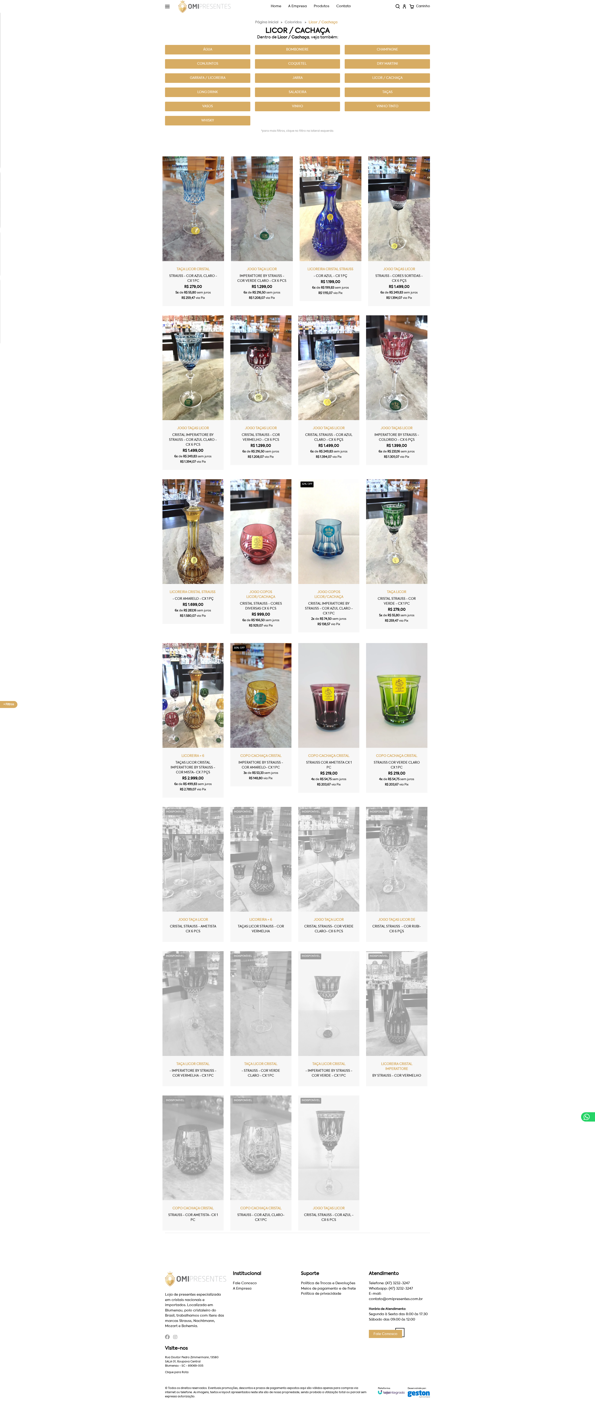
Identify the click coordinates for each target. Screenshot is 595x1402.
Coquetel (297, 63)
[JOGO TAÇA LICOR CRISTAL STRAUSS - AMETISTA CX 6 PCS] (193, 874)
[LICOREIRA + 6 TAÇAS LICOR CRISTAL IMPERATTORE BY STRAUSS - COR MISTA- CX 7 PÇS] (193, 720)
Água (207, 49)
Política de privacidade (321, 1293)
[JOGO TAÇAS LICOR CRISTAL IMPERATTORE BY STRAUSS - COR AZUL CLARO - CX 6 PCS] (193, 392)
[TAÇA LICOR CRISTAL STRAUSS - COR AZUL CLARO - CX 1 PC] (193, 231)
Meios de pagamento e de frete (328, 1288)
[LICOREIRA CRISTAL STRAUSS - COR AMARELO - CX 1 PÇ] (193, 551)
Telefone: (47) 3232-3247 (389, 1283)
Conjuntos (207, 63)
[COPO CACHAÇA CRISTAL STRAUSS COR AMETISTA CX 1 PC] (328, 718)
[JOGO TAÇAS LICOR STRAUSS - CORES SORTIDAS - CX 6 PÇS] (399, 231)
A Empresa (297, 6)
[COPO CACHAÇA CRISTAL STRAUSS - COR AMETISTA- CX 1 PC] (193, 1162)
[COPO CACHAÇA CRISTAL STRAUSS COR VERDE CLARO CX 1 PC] (396, 718)
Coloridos (293, 22)
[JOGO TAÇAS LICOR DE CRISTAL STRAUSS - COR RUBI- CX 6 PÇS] (396, 874)
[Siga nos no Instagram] (175, 1337)
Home (276, 6)
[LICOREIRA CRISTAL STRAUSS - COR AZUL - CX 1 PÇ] (330, 228)
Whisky (207, 120)
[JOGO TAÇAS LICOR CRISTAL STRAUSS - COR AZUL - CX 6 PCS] (328, 1162)
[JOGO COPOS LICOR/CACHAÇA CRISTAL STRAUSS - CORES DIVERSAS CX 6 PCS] (260, 556)
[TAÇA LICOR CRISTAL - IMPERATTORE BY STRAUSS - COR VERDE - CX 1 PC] (328, 1018)
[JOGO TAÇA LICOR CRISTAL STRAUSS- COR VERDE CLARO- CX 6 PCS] (328, 874)
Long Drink (207, 92)
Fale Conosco (245, 1283)
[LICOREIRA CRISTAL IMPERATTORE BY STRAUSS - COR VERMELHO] (396, 1018)
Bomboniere (297, 49)
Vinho (297, 106)
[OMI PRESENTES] (204, 6)
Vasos (207, 106)
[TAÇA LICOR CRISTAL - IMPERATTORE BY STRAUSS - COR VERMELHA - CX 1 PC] (193, 1018)
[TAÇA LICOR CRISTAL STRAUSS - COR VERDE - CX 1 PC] (396, 554)
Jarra (297, 78)
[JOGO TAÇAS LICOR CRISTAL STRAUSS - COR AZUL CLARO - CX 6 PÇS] (328, 390)
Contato (343, 6)
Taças (387, 92)
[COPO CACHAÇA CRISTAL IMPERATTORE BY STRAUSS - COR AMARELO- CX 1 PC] (260, 714)
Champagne (387, 49)
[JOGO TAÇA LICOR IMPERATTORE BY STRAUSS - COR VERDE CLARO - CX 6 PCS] (262, 231)
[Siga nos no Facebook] (167, 1337)
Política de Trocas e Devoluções (328, 1283)
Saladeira (297, 92)
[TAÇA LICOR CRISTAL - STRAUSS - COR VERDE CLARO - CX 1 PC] (260, 1018)
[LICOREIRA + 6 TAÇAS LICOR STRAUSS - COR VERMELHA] (260, 874)
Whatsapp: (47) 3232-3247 (391, 1288)
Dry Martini (387, 63)
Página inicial (266, 22)
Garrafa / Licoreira (207, 78)
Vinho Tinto (387, 106)
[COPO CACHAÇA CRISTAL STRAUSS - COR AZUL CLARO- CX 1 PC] (260, 1162)
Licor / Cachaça (387, 78)
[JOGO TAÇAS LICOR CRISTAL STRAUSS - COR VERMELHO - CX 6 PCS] (260, 390)
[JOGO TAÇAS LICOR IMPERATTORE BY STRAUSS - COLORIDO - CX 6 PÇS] (396, 390)
